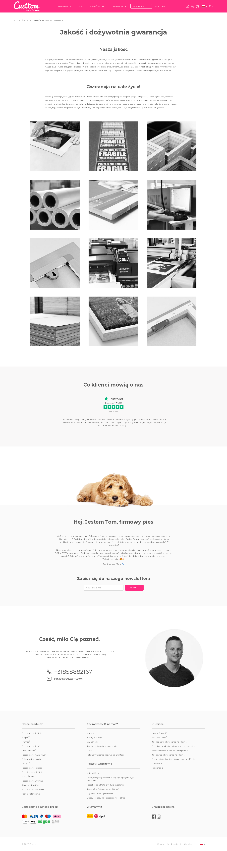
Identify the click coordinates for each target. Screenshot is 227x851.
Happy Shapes (159, 733)
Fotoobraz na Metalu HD (33, 789)
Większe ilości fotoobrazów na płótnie (170, 750)
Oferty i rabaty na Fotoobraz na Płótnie (106, 798)
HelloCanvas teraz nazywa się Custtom (105, 755)
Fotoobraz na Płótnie (32, 733)
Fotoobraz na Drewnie (32, 781)
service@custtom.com (187, 6)
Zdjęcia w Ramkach (31, 759)
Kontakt (161, 6)
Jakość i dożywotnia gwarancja (102, 746)
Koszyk (197, 6)
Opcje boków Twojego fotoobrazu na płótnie (173, 759)
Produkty (64, 6)
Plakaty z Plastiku (30, 785)
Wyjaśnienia (93, 742)
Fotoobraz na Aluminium (34, 755)
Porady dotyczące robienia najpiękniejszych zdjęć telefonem (110, 779)
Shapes (26, 737)
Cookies (187, 844)
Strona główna (21, 20)
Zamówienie (98, 6)
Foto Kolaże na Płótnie (32, 772)
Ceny (80, 6)
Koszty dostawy (94, 737)
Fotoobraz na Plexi (31, 746)
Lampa (26, 763)
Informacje (141, 6)
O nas (89, 750)
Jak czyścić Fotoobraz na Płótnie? (103, 789)
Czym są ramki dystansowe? (100, 793)
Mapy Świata (28, 776)
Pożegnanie (157, 768)
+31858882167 (192, 6)
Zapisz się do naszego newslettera (113, 578)
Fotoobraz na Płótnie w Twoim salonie (105, 785)
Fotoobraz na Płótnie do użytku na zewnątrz (173, 746)
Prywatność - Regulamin (169, 844)
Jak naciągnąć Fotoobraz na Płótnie (169, 742)
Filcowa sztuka (159, 737)
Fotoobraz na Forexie (32, 768)
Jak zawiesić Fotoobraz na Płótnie (168, 755)
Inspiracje (120, 6)
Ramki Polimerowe (31, 794)
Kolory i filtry (93, 773)
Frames (26, 741)
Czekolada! (157, 763)
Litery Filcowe (29, 750)
